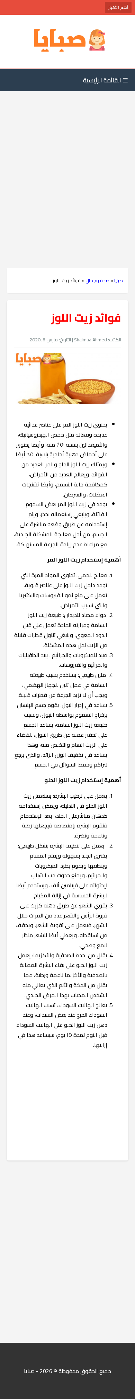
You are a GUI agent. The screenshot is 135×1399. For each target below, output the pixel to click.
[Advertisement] (67, 165)
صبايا (118, 280)
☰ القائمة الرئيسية (105, 80)
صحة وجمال (97, 280)
